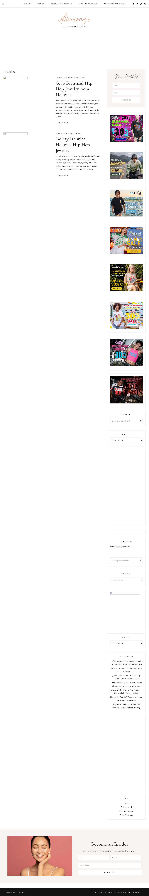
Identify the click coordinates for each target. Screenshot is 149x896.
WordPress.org (126, 815)
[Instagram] (141, 1)
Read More (63, 123)
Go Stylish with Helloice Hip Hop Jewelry (73, 144)
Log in (126, 803)
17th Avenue (136, 892)
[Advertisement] (74, 49)
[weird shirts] (126, 141)
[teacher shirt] (126, 328)
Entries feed (126, 807)
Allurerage (74, 20)
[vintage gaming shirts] (126, 403)
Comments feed (126, 811)
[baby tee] (126, 365)
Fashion (59, 78)
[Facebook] (134, 1)
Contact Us (10, 892)
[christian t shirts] (126, 216)
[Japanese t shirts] (126, 253)
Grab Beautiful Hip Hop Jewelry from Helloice (74, 88)
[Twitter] (137, 1)
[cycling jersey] (126, 178)
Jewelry (66, 78)
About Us (23, 892)
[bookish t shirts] (126, 291)
